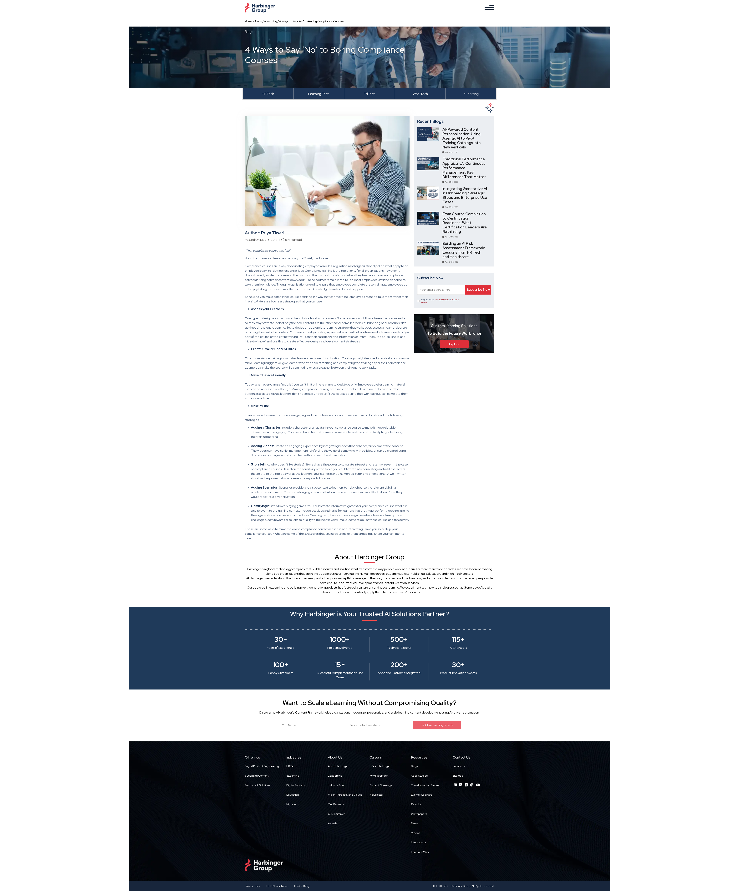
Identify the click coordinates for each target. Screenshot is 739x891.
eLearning (270, 21)
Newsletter (376, 794)
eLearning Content (256, 775)
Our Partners (336, 804)
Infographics (418, 842)
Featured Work (420, 852)
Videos (415, 833)
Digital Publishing (296, 785)
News (414, 823)
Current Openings (381, 785)
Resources (419, 757)
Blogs (258, 21)
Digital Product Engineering (262, 766)
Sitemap (458, 775)
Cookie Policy (302, 886)
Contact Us (461, 757)
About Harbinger (338, 766)
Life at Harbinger (380, 766)
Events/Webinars (421, 794)
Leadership (335, 775)
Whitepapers (419, 814)
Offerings (252, 757)
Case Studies (419, 775)
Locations (459, 766)
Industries (293, 757)
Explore (454, 344)
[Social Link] (455, 785)
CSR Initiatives (336, 814)
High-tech (292, 804)
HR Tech (291, 766)
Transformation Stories (425, 785)
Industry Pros (336, 785)
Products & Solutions (257, 785)
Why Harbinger (379, 775)
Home (248, 21)
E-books (416, 804)
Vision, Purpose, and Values (345, 794)
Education (292, 794)
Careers (376, 757)
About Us (335, 757)
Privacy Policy (441, 299)
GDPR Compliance (277, 886)
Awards (332, 823)
